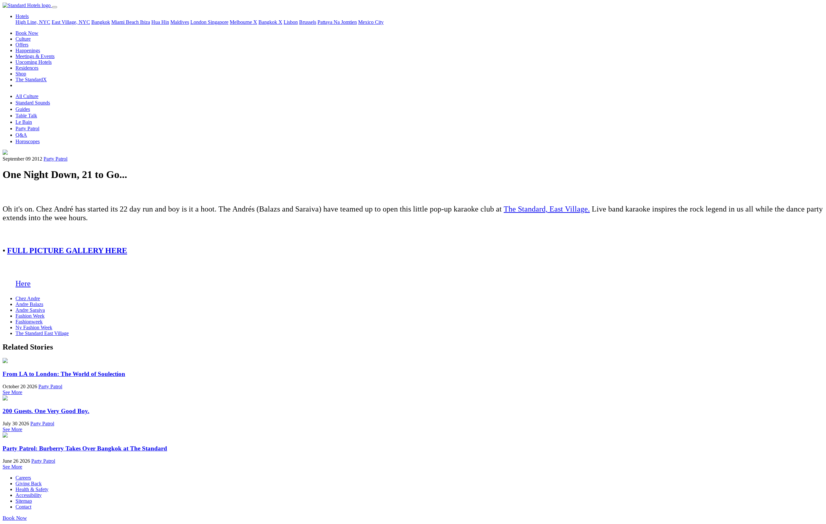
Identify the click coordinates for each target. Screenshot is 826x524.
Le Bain (23, 122)
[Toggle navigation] (54, 7)
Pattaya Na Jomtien (337, 22)
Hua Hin (160, 22)
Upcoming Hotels (33, 62)
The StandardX (31, 79)
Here (23, 283)
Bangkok (100, 22)
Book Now (26, 33)
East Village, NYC (71, 22)
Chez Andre (27, 298)
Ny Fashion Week (33, 327)
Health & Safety (31, 489)
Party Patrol (27, 128)
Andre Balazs (29, 304)
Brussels (307, 22)
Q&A (21, 135)
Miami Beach (125, 22)
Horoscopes (27, 141)
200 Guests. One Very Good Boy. (46, 411)
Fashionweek (29, 321)
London (199, 22)
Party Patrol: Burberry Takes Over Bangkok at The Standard (85, 448)
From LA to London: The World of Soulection (64, 374)
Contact (23, 506)
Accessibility (28, 495)
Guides (22, 109)
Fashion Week (30, 316)
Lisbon (291, 22)
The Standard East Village (42, 333)
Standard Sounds (32, 102)
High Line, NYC (32, 22)
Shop (20, 73)
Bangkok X (270, 22)
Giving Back (28, 483)
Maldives (179, 22)
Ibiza (145, 22)
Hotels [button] (22, 16)
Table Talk (26, 115)
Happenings (27, 50)
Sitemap (23, 501)
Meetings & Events (35, 56)
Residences (26, 68)
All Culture (26, 96)
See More (12, 392)
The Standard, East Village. (547, 209)
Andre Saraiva (30, 310)
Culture (23, 39)
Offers (21, 44)
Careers (23, 477)
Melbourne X (243, 22)
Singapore (218, 22)
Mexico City (371, 22)
